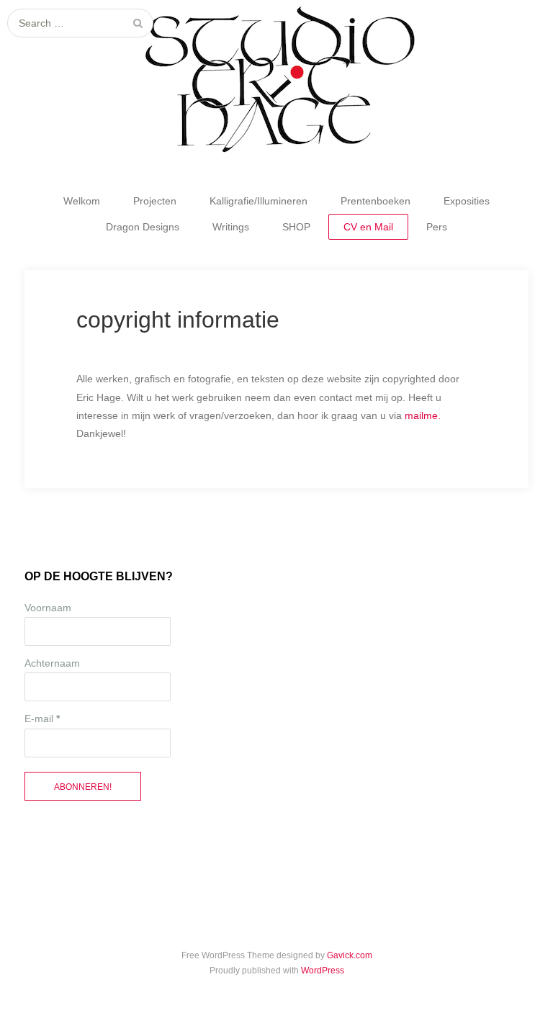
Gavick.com (349, 955)
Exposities (467, 201)
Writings (230, 227)
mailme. (423, 415)
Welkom (81, 201)
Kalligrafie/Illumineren (258, 201)
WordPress (322, 970)
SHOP (296, 227)
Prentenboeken (375, 201)
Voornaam (47, 607)
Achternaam (52, 663)
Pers (436, 227)
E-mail (42, 718)
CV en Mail (368, 227)
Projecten (154, 201)
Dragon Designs (142, 227)
